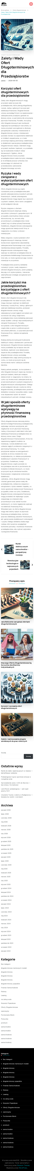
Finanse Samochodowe (9, 988)
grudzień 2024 (6, 888)
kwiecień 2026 (6, 826)
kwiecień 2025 (6, 873)
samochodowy (6, 1042)
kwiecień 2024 (6, 920)
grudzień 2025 (6, 841)
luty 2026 (4, 833)
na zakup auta (6, 999)
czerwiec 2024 (6, 912)
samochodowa (6, 1035)
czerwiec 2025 (6, 865)
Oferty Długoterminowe (10, 55)
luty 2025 (4, 880)
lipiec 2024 (5, 908)
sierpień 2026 (6, 810)
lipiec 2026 (5, 814)
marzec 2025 (5, 877)
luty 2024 (4, 927)
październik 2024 (7, 896)
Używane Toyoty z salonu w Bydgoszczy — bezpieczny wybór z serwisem (17, 796)
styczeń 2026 (6, 837)
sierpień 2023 (5, 951)
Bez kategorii (5, 964)
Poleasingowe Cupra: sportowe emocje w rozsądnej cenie (16, 778)
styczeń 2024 (6, 931)
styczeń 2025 (5, 884)
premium (4, 1023)
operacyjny (5, 1011)
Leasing (3, 995)
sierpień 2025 (5, 857)
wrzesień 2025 (6, 853)
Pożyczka (4, 1019)
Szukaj (3, 753)
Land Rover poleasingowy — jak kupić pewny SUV (14, 790)
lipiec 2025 (5, 861)
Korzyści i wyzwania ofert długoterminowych (11, 707)
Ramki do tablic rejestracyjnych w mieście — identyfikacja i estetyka (17, 772)
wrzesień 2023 (6, 947)
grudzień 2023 (6, 935)
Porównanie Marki (7, 1015)
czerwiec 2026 (6, 818)
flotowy (3, 991)
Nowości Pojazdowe (8, 1003)
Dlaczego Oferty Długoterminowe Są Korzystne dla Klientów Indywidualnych (16, 665)
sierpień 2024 (6, 904)
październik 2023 (7, 943)
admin (3, 81)
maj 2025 (4, 869)
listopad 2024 (6, 892)
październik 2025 (7, 849)
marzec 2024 (6, 924)
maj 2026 (4, 822)
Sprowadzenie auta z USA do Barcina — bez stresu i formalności (15, 784)
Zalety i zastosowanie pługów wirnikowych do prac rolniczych (14, 740)
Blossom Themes (23, 1165)
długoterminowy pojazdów (10, 984)
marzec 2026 (5, 830)
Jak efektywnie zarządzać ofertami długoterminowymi (15, 623)
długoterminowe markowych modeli (14, 968)
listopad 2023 (5, 939)
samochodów (6, 1027)
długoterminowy (7, 972)
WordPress (23, 1168)
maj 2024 (4, 916)
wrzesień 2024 (6, 900)
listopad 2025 (5, 845)
